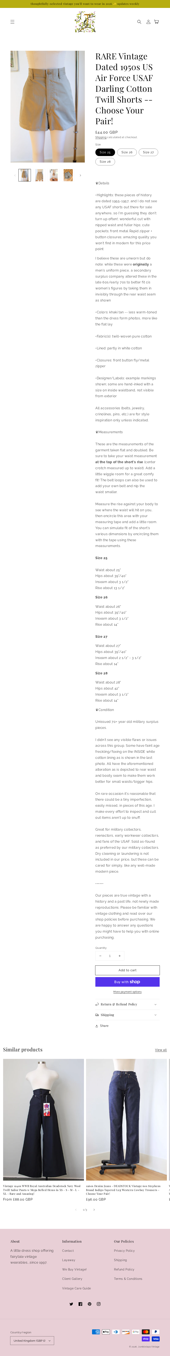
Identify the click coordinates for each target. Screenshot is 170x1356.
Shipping (101, 137)
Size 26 (126, 152)
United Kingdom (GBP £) (29, 1340)
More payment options (127, 991)
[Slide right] (80, 175)
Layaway (68, 1260)
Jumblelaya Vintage (149, 1347)
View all (161, 1050)
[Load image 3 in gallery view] (53, 175)
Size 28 (105, 161)
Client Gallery (72, 1278)
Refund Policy (124, 1269)
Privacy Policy (124, 1250)
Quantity (101, 947)
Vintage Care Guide (76, 1288)
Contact (68, 1250)
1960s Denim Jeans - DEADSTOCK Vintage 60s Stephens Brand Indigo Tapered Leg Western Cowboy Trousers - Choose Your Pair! (123, 1189)
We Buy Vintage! (74, 1269)
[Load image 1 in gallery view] (24, 175)
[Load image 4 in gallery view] (68, 175)
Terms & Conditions (128, 1278)
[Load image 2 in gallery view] (39, 175)
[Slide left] (14, 175)
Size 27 (148, 152)
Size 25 (105, 152)
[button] (12, 21)
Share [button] (104, 1025)
